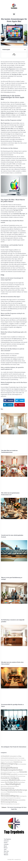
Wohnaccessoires (18, 800)
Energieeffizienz (9, 767)
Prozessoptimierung (7, 788)
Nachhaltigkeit (13, 784)
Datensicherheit (5, 760)
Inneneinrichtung (21, 776)
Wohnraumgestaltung (9, 802)
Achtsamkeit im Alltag (15, 756)
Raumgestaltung (8, 790)
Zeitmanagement (16, 803)
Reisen (6, 847)
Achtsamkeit (5, 756)
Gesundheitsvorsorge (22, 774)
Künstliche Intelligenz (10, 778)
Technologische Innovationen (13, 798)
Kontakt (6, 853)
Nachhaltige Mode (11, 782)
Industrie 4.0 (13, 776)
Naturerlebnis (4, 786)
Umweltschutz (6, 800)
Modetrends (14, 780)
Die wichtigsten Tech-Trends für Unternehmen (13, 746)
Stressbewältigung (10, 796)
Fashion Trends (16, 772)
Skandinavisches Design (14, 792)
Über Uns (6, 851)
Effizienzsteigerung (9, 764)
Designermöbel (13, 760)
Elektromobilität (5, 766)
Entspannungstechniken (12, 770)
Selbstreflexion (4, 792)
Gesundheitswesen (5, 776)
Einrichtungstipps (22, 764)
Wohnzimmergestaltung (6, 803)
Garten (5, 842)
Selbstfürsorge (21, 790)
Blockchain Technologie (18, 758)
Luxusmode (5, 780)
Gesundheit (13, 774)
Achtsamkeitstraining (6, 758)
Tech (5, 849)
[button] (14, 14)
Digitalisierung (18, 762)
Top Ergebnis (7, 839)
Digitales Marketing (21, 760)
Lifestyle (6, 844)
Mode (5, 846)
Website (6, 854)
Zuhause (4, 807)
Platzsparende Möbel (13, 786)
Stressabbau (5, 794)
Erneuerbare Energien (6, 772)
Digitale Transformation (7, 762)
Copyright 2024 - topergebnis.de (14, 859)
